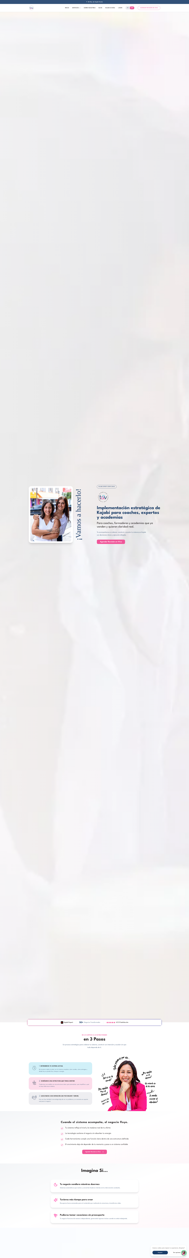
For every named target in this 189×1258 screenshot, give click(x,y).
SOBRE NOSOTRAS (89, 7)
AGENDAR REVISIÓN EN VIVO (149, 7)
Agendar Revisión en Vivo (111, 542)
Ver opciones (177, 1252)
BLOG (100, 7)
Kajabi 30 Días (110, 7)
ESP (132, 7)
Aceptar (160, 1252)
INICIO (67, 7)
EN (128, 7)
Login (120, 7)
